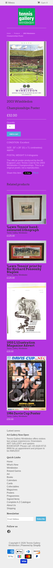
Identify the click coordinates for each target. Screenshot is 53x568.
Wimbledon (12, 468)
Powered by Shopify (30, 545)
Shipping (11, 508)
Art (8, 474)
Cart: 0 (44, 3)
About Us (11, 505)
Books (10, 477)
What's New (12, 465)
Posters (10, 493)
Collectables (13, 486)
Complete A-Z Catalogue (19, 502)
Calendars (12, 480)
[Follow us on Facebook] (9, 532)
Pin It (35, 173)
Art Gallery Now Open (18, 435)
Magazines (12, 490)
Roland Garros (14, 471)
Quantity (11, 122)
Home (10, 461)
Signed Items (13, 499)
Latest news (13, 430)
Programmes (13, 496)
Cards (10, 483)
